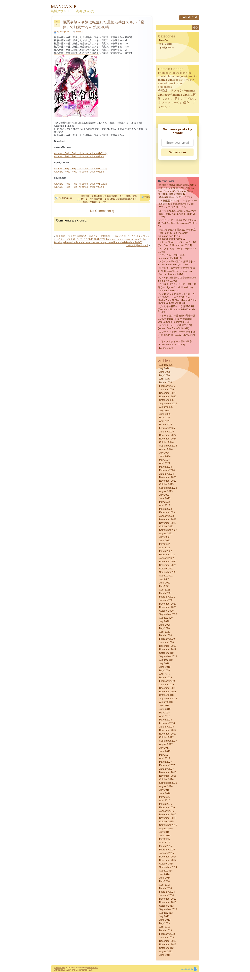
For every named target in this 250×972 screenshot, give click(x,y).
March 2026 (165, 382)
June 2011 (164, 955)
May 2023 (164, 502)
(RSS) (63, 970)
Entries (57, 970)
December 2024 (167, 435)
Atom (68, 970)
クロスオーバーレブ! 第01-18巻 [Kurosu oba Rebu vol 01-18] (175, 327)
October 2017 (166, 737)
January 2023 (166, 516)
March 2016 (165, 804)
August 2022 (166, 533)
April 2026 (164, 379)
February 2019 (167, 681)
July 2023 (164, 495)
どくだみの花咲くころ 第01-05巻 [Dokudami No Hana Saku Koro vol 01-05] (176, 309)
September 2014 (168, 867)
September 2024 (168, 445)
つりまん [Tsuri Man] (137, 245)
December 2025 (167, 393)
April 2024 (164, 463)
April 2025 (164, 421)
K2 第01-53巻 (166, 348)
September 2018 (168, 698)
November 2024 (167, 438)
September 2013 (168, 909)
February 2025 (167, 428)
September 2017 (168, 740)
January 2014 (166, 895)
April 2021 (164, 589)
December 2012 (167, 941)
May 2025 (164, 417)
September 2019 (168, 656)
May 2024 (164, 459)
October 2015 (166, 821)
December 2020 (167, 603)
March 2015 (165, 846)
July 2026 (164, 368)
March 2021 (165, 593)
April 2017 (164, 758)
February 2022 (167, 554)
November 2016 (167, 776)
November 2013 (167, 902)
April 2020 (164, 632)
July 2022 (164, 537)
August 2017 (166, 744)
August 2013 (166, 913)
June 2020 (165, 624)
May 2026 (164, 375)
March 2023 (165, 509)
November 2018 (167, 691)
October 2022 (166, 526)
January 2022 (166, 558)
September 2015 (168, 825)
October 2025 (166, 400)
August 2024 (166, 449)
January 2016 (166, 811)
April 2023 (164, 505)
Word (89, 967)
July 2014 (164, 874)
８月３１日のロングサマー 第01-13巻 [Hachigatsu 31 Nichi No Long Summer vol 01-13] (177, 287)
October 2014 (166, 863)
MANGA (79, 32)
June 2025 (165, 414)
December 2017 (167, 730)
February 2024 (167, 470)
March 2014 (165, 888)
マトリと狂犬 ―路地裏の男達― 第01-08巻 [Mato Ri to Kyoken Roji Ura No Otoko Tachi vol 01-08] (177, 318)
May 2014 (164, 881)
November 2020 (167, 607)
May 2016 (164, 797)
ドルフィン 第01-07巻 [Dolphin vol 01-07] (177, 250)
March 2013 (165, 930)
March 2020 (165, 635)
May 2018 (164, 712)
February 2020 (167, 639)
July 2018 (164, 705)
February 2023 (167, 512)
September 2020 (168, 614)
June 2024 (165, 456)
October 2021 (166, 568)
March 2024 (165, 466)
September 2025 (168, 403)
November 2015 (167, 818)
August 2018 (166, 702)
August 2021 (166, 575)
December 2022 (167, 519)
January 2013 (166, 937)
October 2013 (166, 905)
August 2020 (166, 617)
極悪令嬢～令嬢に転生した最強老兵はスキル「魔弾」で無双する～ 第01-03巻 (103, 24)
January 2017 (166, 768)
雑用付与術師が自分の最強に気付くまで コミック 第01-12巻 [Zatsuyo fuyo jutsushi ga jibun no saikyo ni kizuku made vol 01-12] (177, 189)
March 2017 (165, 761)
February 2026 (167, 386)
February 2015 (167, 849)
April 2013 (164, 927)
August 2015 (166, 828)
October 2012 (166, 948)
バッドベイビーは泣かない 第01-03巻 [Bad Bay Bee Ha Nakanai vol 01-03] (177, 223)
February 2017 (167, 765)
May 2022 (164, 544)
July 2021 (164, 579)
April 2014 (164, 884)
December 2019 (167, 646)
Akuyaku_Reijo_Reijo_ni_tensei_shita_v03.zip (79, 156)
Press (95, 967)
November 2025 (167, 396)
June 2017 (165, 751)
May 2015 (164, 839)
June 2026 (165, 372)
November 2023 (167, 480)
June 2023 (165, 498)
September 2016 (168, 783)
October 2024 (166, 442)
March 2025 (165, 424)
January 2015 (166, 853)
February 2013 (167, 934)
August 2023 (166, 491)
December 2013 (167, 898)
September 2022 (168, 530)
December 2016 (167, 772)
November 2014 (167, 860)
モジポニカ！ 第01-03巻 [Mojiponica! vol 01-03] (171, 257)
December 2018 (167, 688)
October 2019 (166, 653)
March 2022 (165, 551)
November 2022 (167, 523)
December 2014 (167, 856)
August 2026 (166, 365)
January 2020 (166, 642)
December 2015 (167, 814)
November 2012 (167, 944)
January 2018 (166, 726)
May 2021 (164, 586)
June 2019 (165, 667)
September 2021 (168, 572)
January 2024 (166, 473)
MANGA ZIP (59, 967)
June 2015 (165, 835)
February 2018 (167, 723)
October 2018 (166, 695)
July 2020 (164, 621)
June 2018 (165, 709)
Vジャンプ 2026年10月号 (172, 207)
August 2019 (166, 660)
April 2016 (164, 800)
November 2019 (167, 649)
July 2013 (164, 916)
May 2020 (164, 628)
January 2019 (166, 684)
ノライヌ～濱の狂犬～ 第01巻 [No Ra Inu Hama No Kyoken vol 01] (176, 263)
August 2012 (166, 951)
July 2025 (164, 410)
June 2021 (165, 582)
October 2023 (166, 484)
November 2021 (167, 565)
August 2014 (166, 870)
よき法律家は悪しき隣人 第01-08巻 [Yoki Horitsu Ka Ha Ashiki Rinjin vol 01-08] (177, 213)
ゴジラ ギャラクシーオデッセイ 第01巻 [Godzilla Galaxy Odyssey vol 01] (177, 335)
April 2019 (164, 674)
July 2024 (164, 452)
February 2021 (167, 596)
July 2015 (164, 832)
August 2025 (166, 407)
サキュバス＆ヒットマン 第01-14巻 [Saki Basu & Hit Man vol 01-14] (177, 244)
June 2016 (165, 793)
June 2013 (165, 920)
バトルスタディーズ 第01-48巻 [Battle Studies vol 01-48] (175, 343)
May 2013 (164, 923)
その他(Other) (166, 47)
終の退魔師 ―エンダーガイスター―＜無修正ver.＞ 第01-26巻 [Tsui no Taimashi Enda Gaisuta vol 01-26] (177, 200)
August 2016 (166, 786)
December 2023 (167, 477)
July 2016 (164, 790)
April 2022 (164, 547)
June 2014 (165, 877)
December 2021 (167, 561)
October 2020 (166, 610)
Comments (81, 970)
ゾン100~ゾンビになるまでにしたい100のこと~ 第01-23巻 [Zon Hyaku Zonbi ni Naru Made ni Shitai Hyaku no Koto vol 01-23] (177, 298)
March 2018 (165, 719)
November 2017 (167, 733)
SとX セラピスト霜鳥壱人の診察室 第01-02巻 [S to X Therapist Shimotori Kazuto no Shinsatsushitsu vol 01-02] (177, 234)
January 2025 (166, 431)
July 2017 (164, 747)
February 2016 (167, 807)
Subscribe (177, 152)
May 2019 (164, 670)
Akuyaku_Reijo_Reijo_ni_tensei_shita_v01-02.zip (80, 153)
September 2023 (168, 487)
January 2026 (166, 389)
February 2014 (167, 891)
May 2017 (164, 754)
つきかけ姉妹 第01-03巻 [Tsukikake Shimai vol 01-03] (177, 279)
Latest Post (189, 17)
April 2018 (164, 716)
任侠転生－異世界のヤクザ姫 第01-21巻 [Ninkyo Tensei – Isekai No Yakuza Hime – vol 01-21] (177, 271)
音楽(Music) (165, 44)
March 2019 (165, 677)
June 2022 (165, 540)
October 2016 (166, 779)
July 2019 (164, 663)
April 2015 (164, 842)
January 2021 (166, 600)
